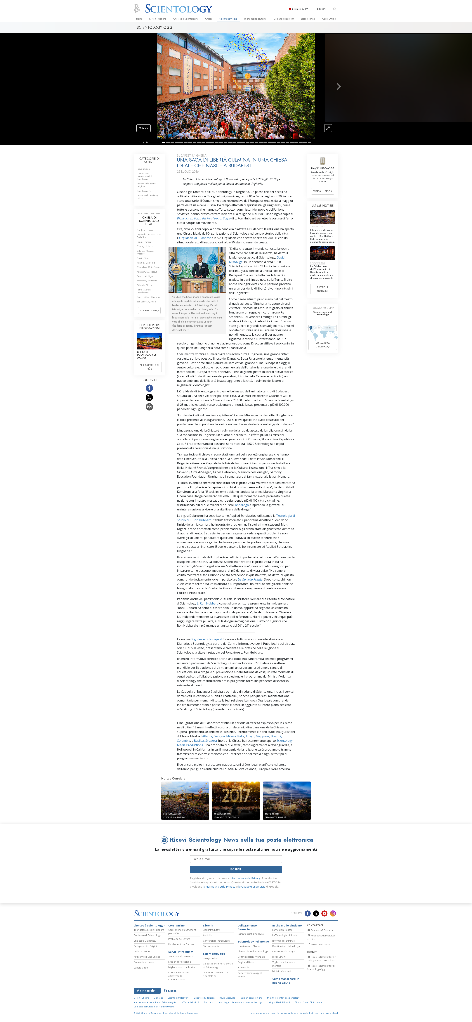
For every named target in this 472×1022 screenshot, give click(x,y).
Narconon (209, 1002)
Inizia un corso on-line (251, 997)
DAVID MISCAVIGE (322, 168)
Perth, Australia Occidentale (144, 291)
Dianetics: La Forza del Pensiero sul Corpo (204, 218)
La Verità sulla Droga (283, 951)
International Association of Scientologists (155, 1002)
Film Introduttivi (211, 946)
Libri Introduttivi (211, 929)
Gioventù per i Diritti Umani (308, 1002)
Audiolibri (208, 935)
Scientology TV (300, 9)
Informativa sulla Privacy (245, 878)
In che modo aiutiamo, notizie (147, 197)
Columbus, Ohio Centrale (149, 267)
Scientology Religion (204, 997)
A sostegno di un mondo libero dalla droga (240, 1002)
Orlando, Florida (144, 285)
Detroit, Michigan (145, 276)
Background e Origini (145, 946)
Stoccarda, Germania (147, 280)
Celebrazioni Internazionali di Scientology (144, 176)
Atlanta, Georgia (213, 736)
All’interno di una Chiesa (147, 956)
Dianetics (158, 997)
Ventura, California (146, 262)
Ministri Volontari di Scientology (283, 997)
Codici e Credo (142, 951)
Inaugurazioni (143, 169)
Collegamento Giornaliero (247, 927)
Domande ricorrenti (284, 18)
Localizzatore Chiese (249, 946)
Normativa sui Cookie (287, 1012)
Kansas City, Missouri (147, 271)
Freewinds (243, 967)
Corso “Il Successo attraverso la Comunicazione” (178, 976)
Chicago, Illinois (144, 246)
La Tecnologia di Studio (285, 935)
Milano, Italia (234, 736)
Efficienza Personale (179, 961)
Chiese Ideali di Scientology (253, 951)
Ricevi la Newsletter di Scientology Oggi (321, 967)
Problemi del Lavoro (179, 938)
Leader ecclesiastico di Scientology (215, 974)
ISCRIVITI (236, 869)
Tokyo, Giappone (257, 736)
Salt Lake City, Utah (146, 301)
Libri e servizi (308, 18)
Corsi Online (329, 18)
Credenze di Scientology (147, 935)
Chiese (208, 18)
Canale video (141, 967)
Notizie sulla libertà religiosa (146, 185)
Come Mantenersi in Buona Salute (285, 981)
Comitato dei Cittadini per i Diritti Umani (154, 1006)
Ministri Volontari (281, 971)
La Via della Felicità (250, 579)
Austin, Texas (143, 258)
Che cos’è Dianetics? (145, 940)
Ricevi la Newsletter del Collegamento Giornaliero (321, 958)
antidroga (241, 505)
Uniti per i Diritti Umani (278, 1002)
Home (139, 18)
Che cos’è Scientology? (185, 18)
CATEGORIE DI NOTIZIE (149, 160)
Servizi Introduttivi (180, 952)
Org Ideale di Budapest (195, 238)
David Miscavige (227, 997)
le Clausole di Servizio (252, 886)
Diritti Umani (279, 956)
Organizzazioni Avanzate (251, 956)
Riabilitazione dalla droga (286, 946)
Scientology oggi (228, 18)
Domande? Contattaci (322, 930)
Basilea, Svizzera (205, 741)
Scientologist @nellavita (251, 934)
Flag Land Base (246, 962)
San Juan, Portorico (146, 230)
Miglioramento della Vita (181, 967)
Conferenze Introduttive (216, 940)
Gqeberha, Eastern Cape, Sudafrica (149, 236)
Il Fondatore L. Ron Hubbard (149, 929)
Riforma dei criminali (283, 940)
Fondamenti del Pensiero (182, 944)
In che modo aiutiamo (255, 18)
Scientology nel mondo (253, 941)
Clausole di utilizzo (309, 1012)
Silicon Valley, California (148, 297)
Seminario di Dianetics (180, 956)
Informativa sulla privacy (263, 1012)
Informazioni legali (329, 1012)
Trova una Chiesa (320, 944)
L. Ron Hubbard (157, 18)
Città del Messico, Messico (145, 252)
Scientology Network (178, 997)
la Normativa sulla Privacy (219, 886)
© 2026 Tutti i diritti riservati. (166, 1012)
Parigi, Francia (144, 242)
